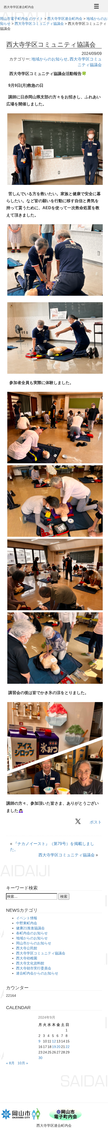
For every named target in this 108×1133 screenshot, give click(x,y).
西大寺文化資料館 (30, 963)
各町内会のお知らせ (32, 933)
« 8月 (10, 1063)
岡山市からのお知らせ (33, 943)
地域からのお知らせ (49, 59)
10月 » (23, 1063)
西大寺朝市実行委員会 (33, 968)
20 (59, 1047)
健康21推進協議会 (30, 928)
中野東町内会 (26, 923)
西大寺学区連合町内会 (19, 7)
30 (40, 1058)
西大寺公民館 (26, 948)
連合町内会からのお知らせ (37, 973)
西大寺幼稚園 (26, 958)
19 (54, 1047)
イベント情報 (26, 918)
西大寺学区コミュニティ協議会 (66, 855)
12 (54, 1041)
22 (68, 1047)
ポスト (96, 822)
